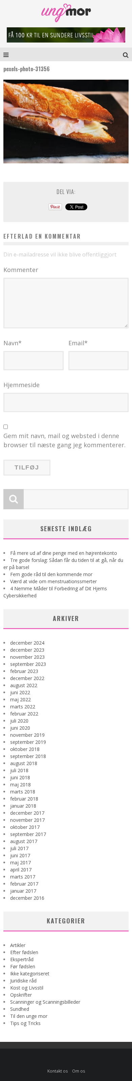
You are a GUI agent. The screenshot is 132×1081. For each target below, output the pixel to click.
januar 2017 (23, 891)
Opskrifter (21, 995)
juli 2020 (19, 721)
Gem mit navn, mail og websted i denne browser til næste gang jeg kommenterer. (64, 440)
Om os (78, 1071)
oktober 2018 (25, 749)
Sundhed (19, 1009)
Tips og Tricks (25, 1023)
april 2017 (20, 869)
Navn (12, 343)
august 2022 (23, 685)
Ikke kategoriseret (29, 973)
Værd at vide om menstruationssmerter (53, 581)
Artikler (17, 945)
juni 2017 (20, 855)
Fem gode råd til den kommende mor (51, 574)
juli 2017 (19, 848)
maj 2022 (20, 699)
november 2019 (27, 735)
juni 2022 (20, 692)
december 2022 (27, 678)
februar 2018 (24, 798)
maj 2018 (20, 784)
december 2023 (27, 650)
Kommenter (20, 270)
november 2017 (27, 820)
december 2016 (27, 898)
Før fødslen (22, 966)
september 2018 (28, 756)
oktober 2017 (25, 827)
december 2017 (27, 813)
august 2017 (23, 841)
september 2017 (28, 834)
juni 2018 (20, 777)
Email (78, 343)
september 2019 (28, 742)
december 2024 (27, 643)
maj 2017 (20, 862)
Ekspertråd (22, 959)
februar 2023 (24, 671)
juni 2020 (20, 728)
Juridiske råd (23, 980)
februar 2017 (24, 884)
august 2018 (23, 763)
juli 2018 (19, 770)
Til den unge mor (28, 1016)
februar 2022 (24, 713)
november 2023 (27, 657)
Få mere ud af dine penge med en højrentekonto (63, 553)
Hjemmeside (21, 385)
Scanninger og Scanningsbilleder (45, 1002)
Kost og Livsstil (26, 987)
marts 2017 (22, 876)
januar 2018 (23, 806)
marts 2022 (22, 706)
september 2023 (28, 664)
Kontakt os (57, 1071)
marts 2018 (22, 791)
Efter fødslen (24, 952)
